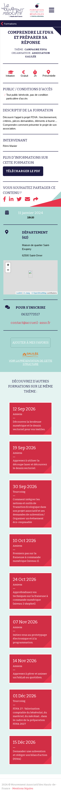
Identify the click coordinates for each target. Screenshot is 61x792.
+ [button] (8, 265)
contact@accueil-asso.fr (30, 323)
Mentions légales (22, 788)
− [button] (8, 270)
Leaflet (19, 292)
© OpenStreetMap (39, 292)
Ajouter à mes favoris (30, 342)
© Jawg (27, 292)
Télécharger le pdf (23, 171)
